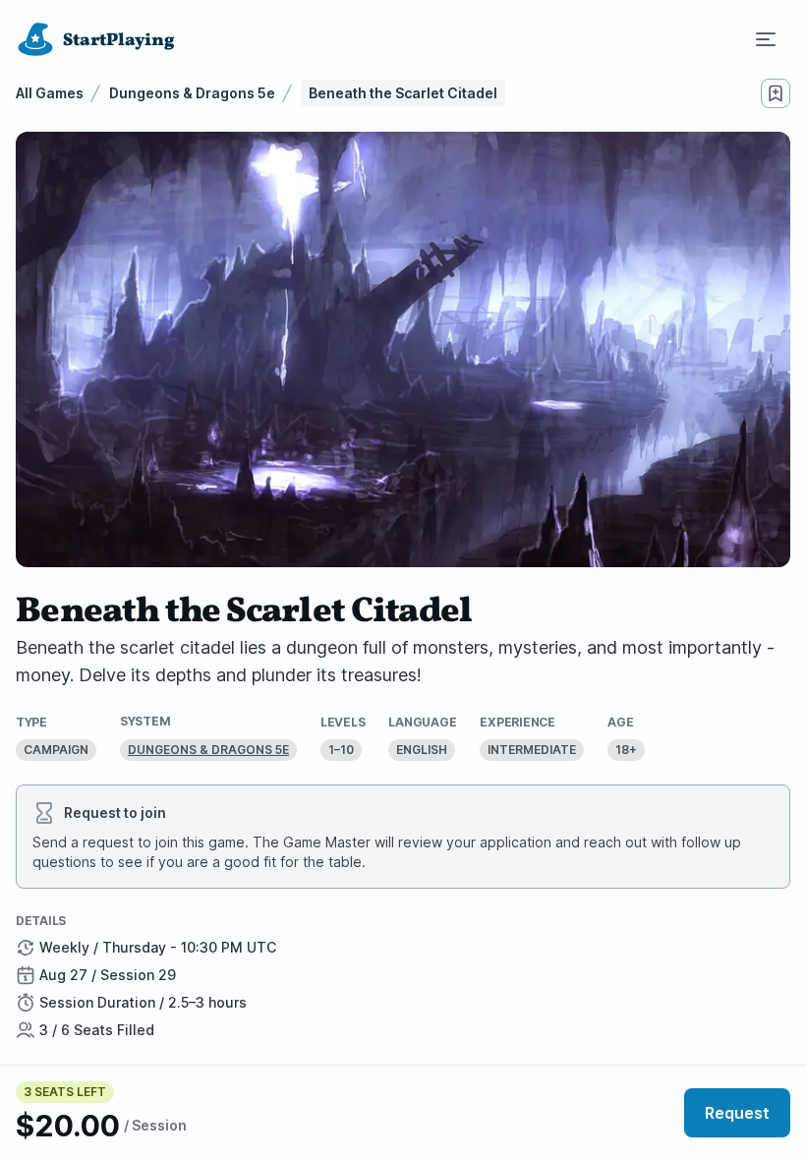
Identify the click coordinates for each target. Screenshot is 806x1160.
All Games (50, 93)
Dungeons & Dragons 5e (192, 93)
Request (737, 1113)
